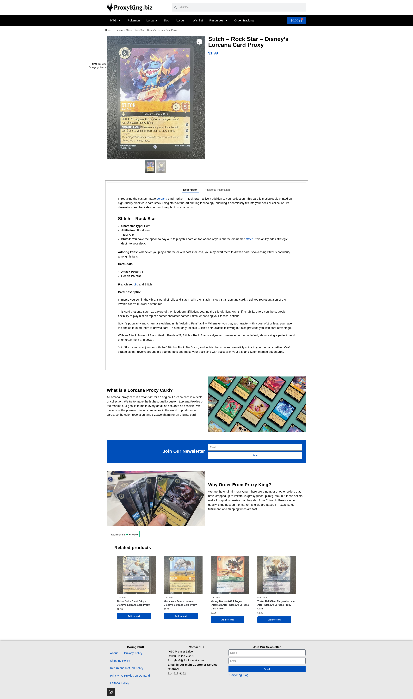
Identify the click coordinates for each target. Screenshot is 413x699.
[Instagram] (111, 692)
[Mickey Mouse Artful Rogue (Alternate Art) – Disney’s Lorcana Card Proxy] (230, 575)
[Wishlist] (150, 560)
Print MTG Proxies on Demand (130, 675)
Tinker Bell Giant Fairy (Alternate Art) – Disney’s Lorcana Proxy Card (276, 605)
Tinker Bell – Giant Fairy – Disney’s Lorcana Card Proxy (133, 603)
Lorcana (151, 20)
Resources (216, 20)
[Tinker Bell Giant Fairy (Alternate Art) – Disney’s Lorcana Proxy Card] (276, 575)
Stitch (249, 239)
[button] (199, 42)
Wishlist (198, 20)
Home (108, 30)
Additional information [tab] (217, 189)
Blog (166, 20)
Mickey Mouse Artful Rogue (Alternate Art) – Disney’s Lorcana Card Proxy (230, 605)
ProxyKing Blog (238, 675)
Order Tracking (244, 20)
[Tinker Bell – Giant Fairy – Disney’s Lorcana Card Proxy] (136, 575)
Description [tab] (190, 189)
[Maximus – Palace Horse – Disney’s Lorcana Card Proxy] (183, 575)
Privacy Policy (133, 653)
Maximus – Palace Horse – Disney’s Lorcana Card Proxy (180, 603)
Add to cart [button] (134, 616)
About (114, 653)
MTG (113, 20)
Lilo (136, 284)
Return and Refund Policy (126, 668)
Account (181, 20)
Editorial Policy (119, 683)
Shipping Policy (120, 660)
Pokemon (134, 20)
